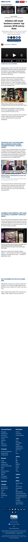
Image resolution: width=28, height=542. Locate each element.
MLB (17, 462)
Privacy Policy (19, 488)
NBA (17, 460)
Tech (17, 438)
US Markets (3, 462)
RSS (21, 509)
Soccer (17, 467)
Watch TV (22, 1)
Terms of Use (19, 486)
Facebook (8, 37)
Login (17, 1)
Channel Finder (19, 483)
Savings (3, 438)
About (17, 480)
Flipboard (15, 509)
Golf (17, 469)
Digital (17, 441)
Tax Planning (4, 445)
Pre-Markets (4, 476)
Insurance (3, 440)
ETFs (2, 469)
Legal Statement (19, 533)
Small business (5, 68)
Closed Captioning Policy (21, 495)
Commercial (18, 433)
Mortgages (3, 431)
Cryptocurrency (4, 464)
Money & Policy (4, 453)
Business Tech (19, 446)
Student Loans (4, 433)
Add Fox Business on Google (14, 40)
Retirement (3, 444)
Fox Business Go (19, 502)
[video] (14, 167)
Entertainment (4, 486)
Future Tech (18, 449)
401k (2, 442)
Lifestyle (3, 484)
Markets (3, 458)
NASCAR (18, 464)
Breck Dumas (8, 44)
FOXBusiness (14, 44)
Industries (3, 472)
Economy (4, 449)
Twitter (11, 37)
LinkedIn (18, 509)
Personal (18, 431)
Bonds (2, 467)
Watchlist (4, 481)
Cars (2, 492)
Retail (2, 474)
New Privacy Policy (14, 521)
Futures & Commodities (6, 465)
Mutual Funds (4, 478)
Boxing (17, 465)
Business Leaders (5, 471)
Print (17, 37)
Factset (13, 531)
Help (14, 526)
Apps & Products (19, 503)
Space (17, 453)
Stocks (2, 460)
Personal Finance (6, 429)
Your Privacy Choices (15, 524)
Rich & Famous (4, 488)
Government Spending (6, 451)
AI (16, 451)
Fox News (18, 498)
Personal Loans (4, 437)
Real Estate (19, 429)
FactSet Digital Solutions (11, 533)
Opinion (18, 474)
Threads (14, 37)
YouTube (12, 509)
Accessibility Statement (21, 497)
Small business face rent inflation (9, 63)
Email (19, 37)
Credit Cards (4, 435)
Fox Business (5, 1)
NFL (16, 459)
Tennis (17, 471)
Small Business (13, 16)
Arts (2, 497)
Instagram (10, 509)
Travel (2, 490)
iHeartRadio (15, 512)
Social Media (18, 442)
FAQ (17, 490)
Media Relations (19, 491)
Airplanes (3, 493)
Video (17, 477)
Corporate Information (21, 493)
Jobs (17, 484)
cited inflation (10, 110)
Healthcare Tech (19, 448)
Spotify (12, 512)
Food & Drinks (4, 495)
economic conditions (18, 155)
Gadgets (18, 444)
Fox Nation (18, 500)
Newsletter (24, 509)
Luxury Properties (20, 435)
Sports (18, 456)
